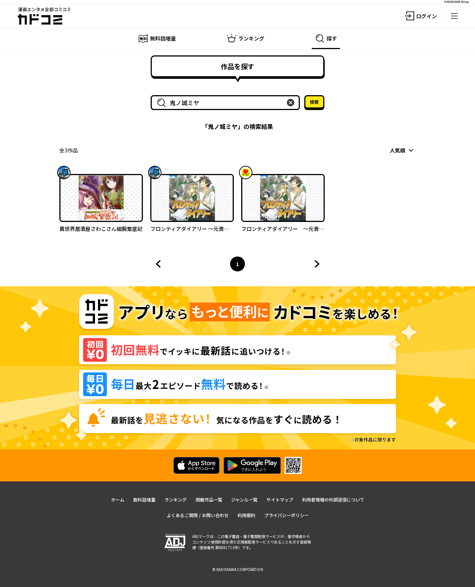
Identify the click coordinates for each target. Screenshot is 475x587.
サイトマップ (279, 499)
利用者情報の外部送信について (333, 499)
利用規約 (246, 515)
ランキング (175, 499)
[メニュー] (454, 16)
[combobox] (227, 102)
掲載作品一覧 (209, 499)
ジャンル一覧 (244, 499)
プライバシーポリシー (286, 515)
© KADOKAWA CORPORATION (237, 569)
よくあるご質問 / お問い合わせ (198, 515)
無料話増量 (144, 499)
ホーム (117, 499)
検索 (314, 102)
